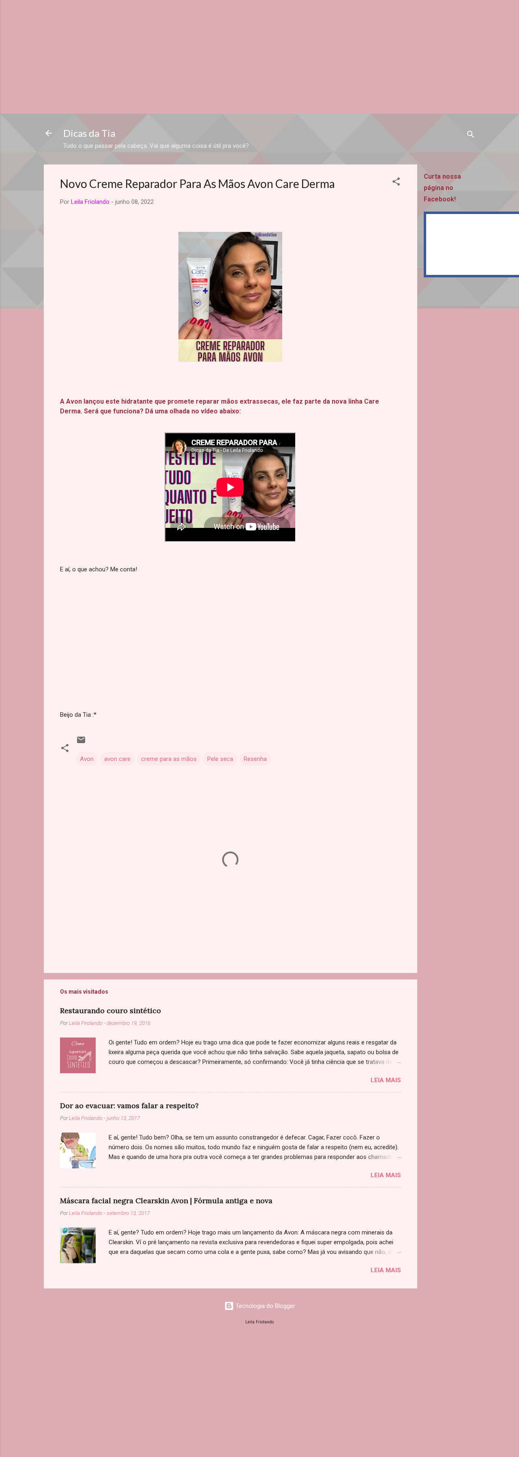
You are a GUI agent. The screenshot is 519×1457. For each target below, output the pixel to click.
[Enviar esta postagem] (81, 742)
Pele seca (220, 759)
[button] (396, 183)
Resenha (255, 759)
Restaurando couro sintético (110, 1010)
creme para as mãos (169, 759)
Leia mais (386, 1080)
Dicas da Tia (89, 133)
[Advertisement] (243, 57)
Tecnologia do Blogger (264, 1306)
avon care (117, 759)
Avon (87, 759)
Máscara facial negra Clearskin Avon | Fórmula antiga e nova (166, 1200)
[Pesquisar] (471, 135)
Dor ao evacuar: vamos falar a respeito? (129, 1105)
